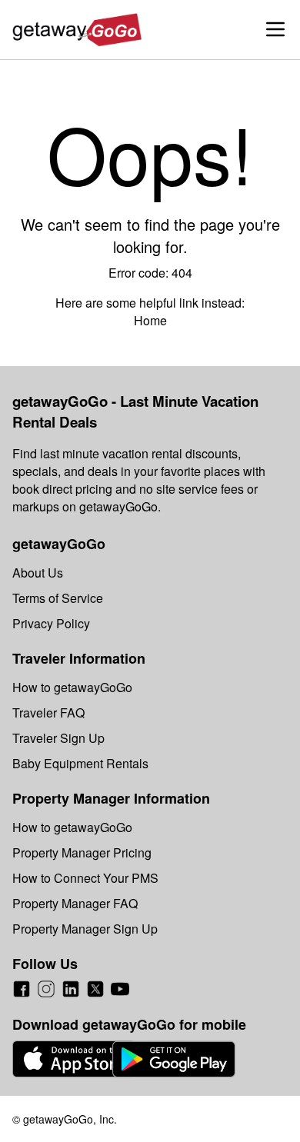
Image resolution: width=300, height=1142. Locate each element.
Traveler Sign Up (58, 738)
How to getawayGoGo (72, 687)
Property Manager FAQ (75, 903)
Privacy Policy (51, 623)
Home (150, 320)
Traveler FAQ (48, 712)
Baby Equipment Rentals (80, 763)
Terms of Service (57, 598)
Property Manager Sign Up (85, 928)
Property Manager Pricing (82, 852)
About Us (37, 572)
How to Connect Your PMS (85, 878)
